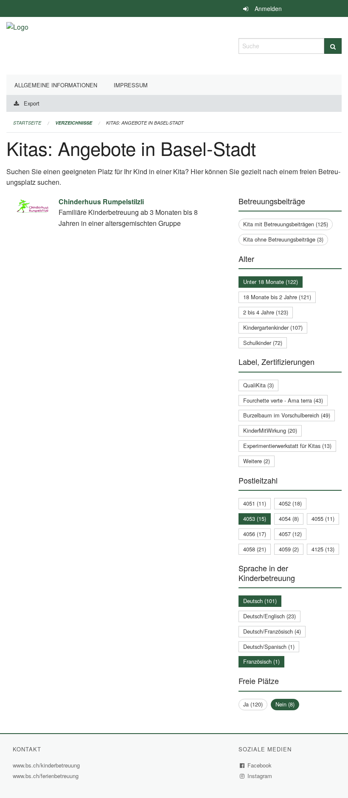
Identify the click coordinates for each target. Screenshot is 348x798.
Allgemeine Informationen (55, 85)
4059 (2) (289, 549)
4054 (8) (289, 518)
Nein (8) (285, 704)
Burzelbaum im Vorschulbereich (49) (286, 415)
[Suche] (333, 46)
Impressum (131, 85)
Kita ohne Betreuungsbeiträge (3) (283, 239)
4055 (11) (323, 518)
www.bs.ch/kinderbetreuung (47, 765)
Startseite (27, 123)
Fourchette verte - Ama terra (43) (283, 400)
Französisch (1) (261, 661)
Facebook (260, 765)
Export (31, 103)
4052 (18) (290, 503)
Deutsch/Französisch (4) (272, 631)
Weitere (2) (256, 461)
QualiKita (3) (258, 385)
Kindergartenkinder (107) (273, 327)
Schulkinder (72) (262, 343)
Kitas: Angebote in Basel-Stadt (145, 123)
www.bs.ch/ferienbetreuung (47, 776)
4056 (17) (254, 534)
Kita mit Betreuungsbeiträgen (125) (285, 224)
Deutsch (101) (260, 601)
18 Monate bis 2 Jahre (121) (277, 297)
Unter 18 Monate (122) (270, 282)
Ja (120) (253, 704)
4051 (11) (254, 503)
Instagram (260, 776)
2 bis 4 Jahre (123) (265, 312)
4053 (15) (254, 518)
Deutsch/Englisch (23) (269, 616)
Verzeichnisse (73, 123)
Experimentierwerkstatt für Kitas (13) (287, 446)
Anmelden (268, 8)
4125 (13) (323, 549)
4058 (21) (254, 549)
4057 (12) (290, 534)
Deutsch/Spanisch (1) (269, 646)
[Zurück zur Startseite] (17, 45)
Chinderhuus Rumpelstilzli (101, 201)
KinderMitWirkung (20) (270, 430)
